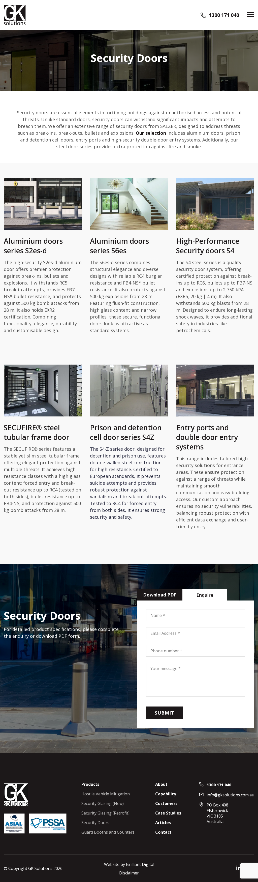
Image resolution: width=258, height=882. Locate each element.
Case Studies (168, 813)
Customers (166, 803)
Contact (163, 832)
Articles (163, 822)
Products (90, 784)
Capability (165, 794)
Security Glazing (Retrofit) (105, 813)
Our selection (151, 133)
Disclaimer (129, 873)
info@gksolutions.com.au (230, 795)
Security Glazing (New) (102, 803)
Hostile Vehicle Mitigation (105, 794)
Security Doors (95, 822)
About (161, 784)
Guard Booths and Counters (108, 832)
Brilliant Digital (140, 864)
